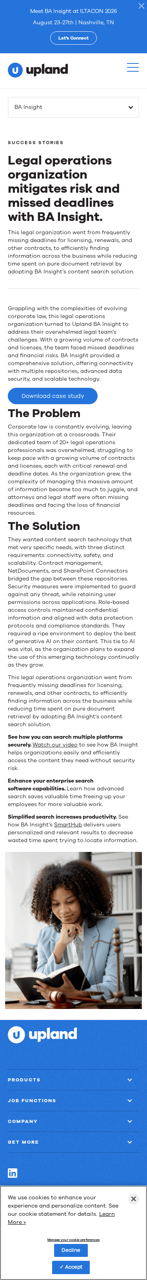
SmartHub (68, 824)
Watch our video (55, 744)
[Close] (133, 1198)
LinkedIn (12, 1173)
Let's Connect (73, 38)
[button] (133, 67)
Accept (74, 1267)
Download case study (53, 396)
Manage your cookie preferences (73, 1240)
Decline (71, 1250)
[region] (73, 1233)
